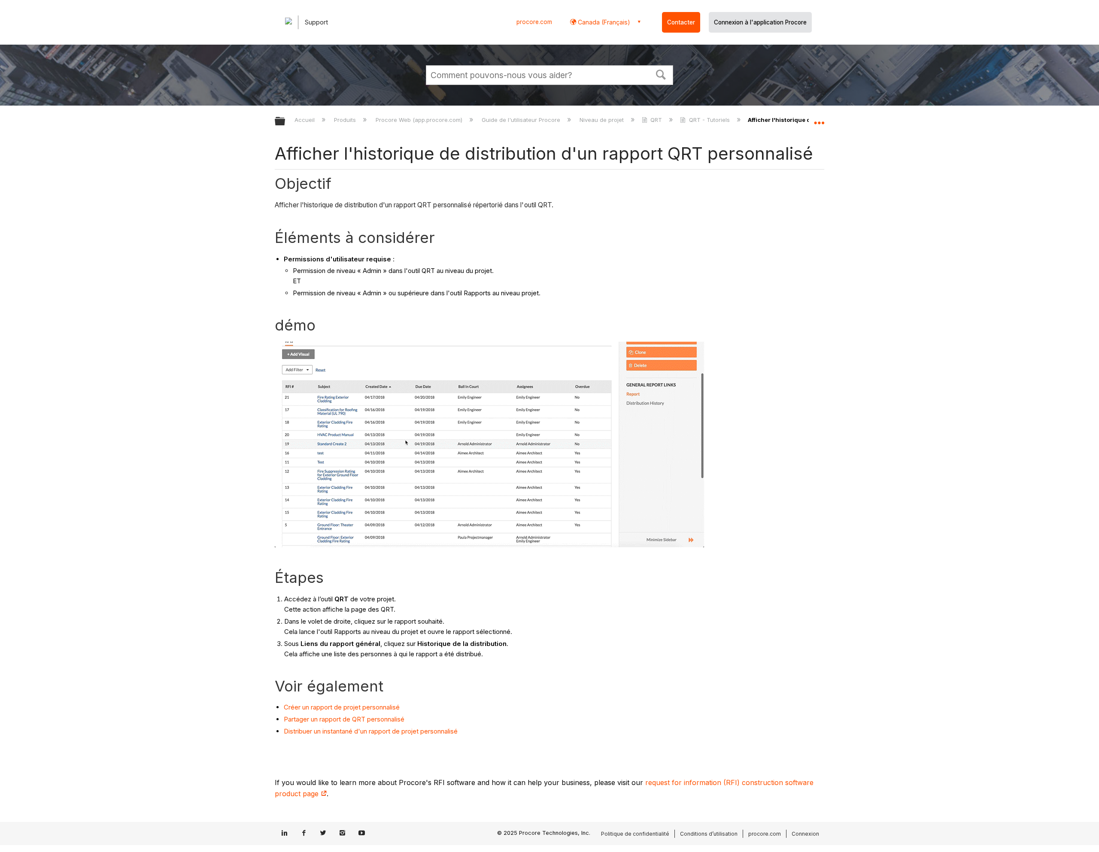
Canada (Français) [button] (603, 22)
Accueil (305, 119)
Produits (346, 119)
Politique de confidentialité (635, 834)
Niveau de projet (602, 119)
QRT (656, 119)
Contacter (681, 22)
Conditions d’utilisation (709, 834)
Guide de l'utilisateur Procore (522, 119)
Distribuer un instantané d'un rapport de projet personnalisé (371, 731)
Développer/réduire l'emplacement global (819, 118)
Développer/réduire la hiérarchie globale (285, 121)
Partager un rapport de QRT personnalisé (344, 719)
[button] (661, 74)
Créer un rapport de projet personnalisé (342, 707)
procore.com (534, 21)
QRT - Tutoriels (709, 119)
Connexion (805, 834)
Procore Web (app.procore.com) (420, 119)
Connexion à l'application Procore (760, 22)
